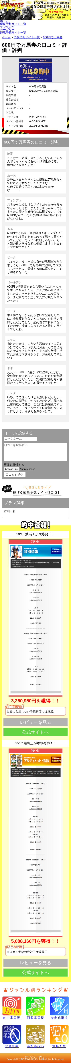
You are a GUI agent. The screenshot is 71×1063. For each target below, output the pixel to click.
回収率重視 (35, 1017)
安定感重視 (59, 1017)
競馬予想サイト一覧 (13, 32)
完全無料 (12, 1046)
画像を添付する (14, 464)
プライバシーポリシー (35, 1057)
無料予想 (59, 1046)
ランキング (7, 26)
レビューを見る (35, 722)
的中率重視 (11, 1017)
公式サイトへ (35, 732)
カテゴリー (7, 29)
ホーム (4, 21)
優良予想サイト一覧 (13, 23)
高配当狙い (35, 1046)
